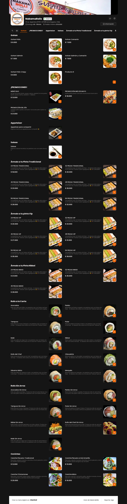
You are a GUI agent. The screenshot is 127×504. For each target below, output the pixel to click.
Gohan (23, 31)
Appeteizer (50, 31)
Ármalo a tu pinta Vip (103, 31)
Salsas (60, 31)
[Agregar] (60, 49)
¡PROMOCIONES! (36, 31)
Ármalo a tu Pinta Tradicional (78, 31)
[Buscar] (12, 31)
